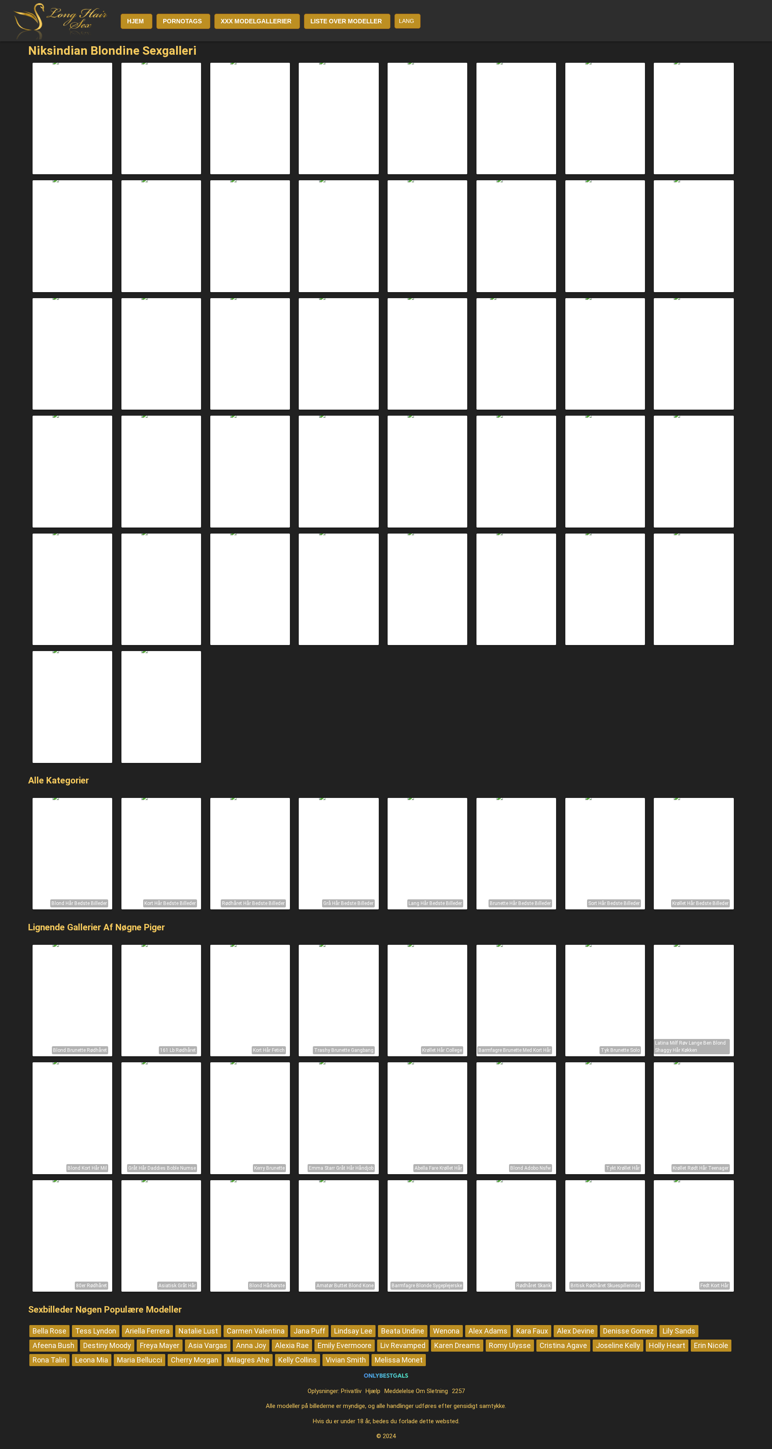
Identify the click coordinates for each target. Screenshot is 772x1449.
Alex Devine (575, 1331)
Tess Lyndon (95, 1331)
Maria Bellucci (139, 1360)
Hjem (135, 21)
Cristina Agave (563, 1345)
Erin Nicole (711, 1345)
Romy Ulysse (510, 1345)
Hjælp (372, 1391)
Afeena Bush (53, 1345)
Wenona (446, 1331)
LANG (406, 21)
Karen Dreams (457, 1345)
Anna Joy (251, 1345)
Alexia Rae (292, 1345)
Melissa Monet (399, 1360)
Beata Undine (402, 1331)
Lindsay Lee (353, 1331)
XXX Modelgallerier (256, 21)
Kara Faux (532, 1331)
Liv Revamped (402, 1345)
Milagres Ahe (248, 1360)
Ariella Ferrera (147, 1331)
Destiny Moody (107, 1345)
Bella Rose (49, 1331)
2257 (458, 1391)
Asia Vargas (207, 1345)
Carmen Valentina (256, 1331)
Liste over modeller (346, 21)
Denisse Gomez (628, 1331)
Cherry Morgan (194, 1360)
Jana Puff (309, 1331)
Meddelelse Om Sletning (416, 1391)
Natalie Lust (198, 1331)
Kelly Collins (297, 1360)
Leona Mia (91, 1360)
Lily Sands (679, 1331)
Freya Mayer (159, 1345)
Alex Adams (487, 1331)
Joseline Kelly (618, 1345)
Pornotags (182, 21)
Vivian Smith (346, 1360)
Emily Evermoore (345, 1345)
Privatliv (351, 1391)
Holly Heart (667, 1345)
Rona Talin (49, 1360)
